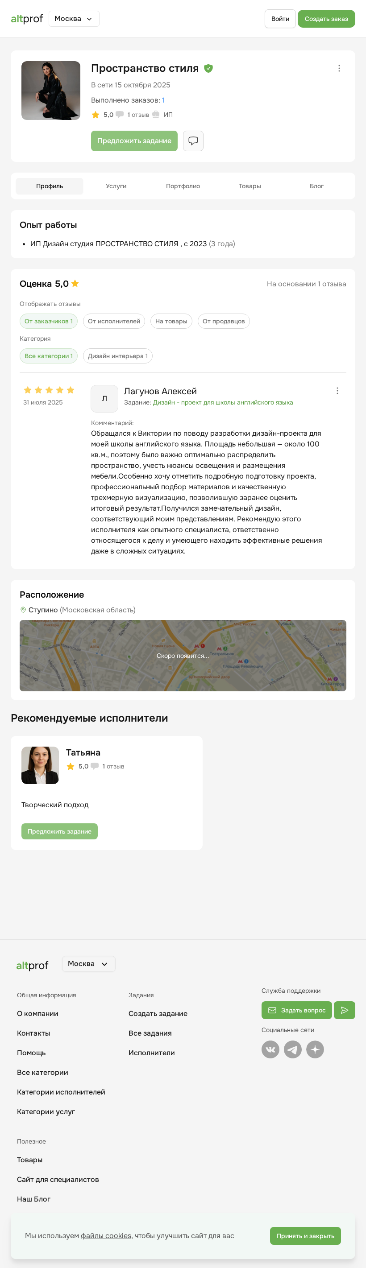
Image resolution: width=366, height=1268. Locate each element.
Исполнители (152, 1052)
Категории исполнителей (61, 1092)
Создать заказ (326, 19)
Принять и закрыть (305, 1236)
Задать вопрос (303, 1010)
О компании (37, 1013)
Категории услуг (46, 1111)
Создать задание (158, 1013)
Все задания (150, 1033)
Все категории (42, 1072)
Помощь (31, 1052)
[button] (74, 19)
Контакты (33, 1033)
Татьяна (83, 752)
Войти (280, 19)
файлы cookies (106, 1235)
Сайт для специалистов (58, 1179)
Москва (67, 18)
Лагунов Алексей (160, 391)
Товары (29, 1160)
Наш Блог (33, 1199)
